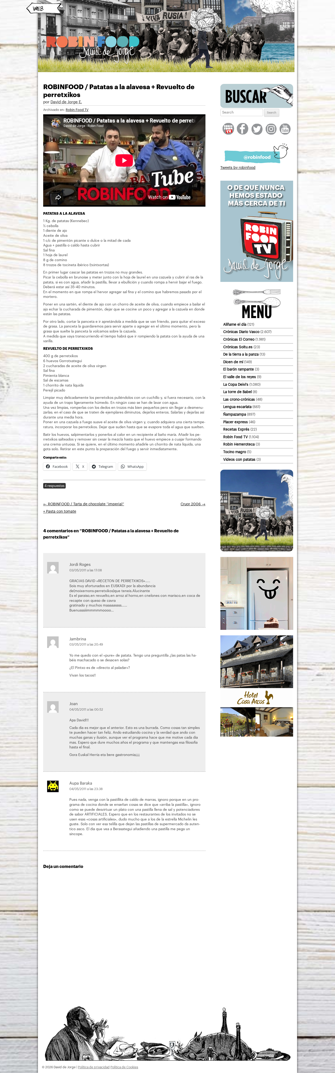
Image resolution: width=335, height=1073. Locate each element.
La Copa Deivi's (235, 384)
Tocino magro (234, 452)
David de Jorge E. (66, 102)
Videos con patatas (239, 459)
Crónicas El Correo (238, 339)
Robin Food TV (77, 109)
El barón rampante (238, 369)
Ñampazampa (234, 414)
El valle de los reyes (239, 377)
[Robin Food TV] (256, 281)
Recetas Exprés (236, 429)
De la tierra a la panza (241, 354)
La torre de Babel (237, 392)
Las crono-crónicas (239, 399)
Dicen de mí (233, 362)
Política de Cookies (124, 1067)
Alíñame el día (234, 324)
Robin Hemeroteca (239, 444)
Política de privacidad (94, 1067)
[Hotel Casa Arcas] (256, 735)
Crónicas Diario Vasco (241, 332)
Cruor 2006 (193, 504)
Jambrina (77, 639)
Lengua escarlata (237, 407)
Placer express (235, 422)
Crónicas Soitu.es (238, 347)
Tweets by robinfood (237, 168)
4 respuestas (54, 485)
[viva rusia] (256, 550)
